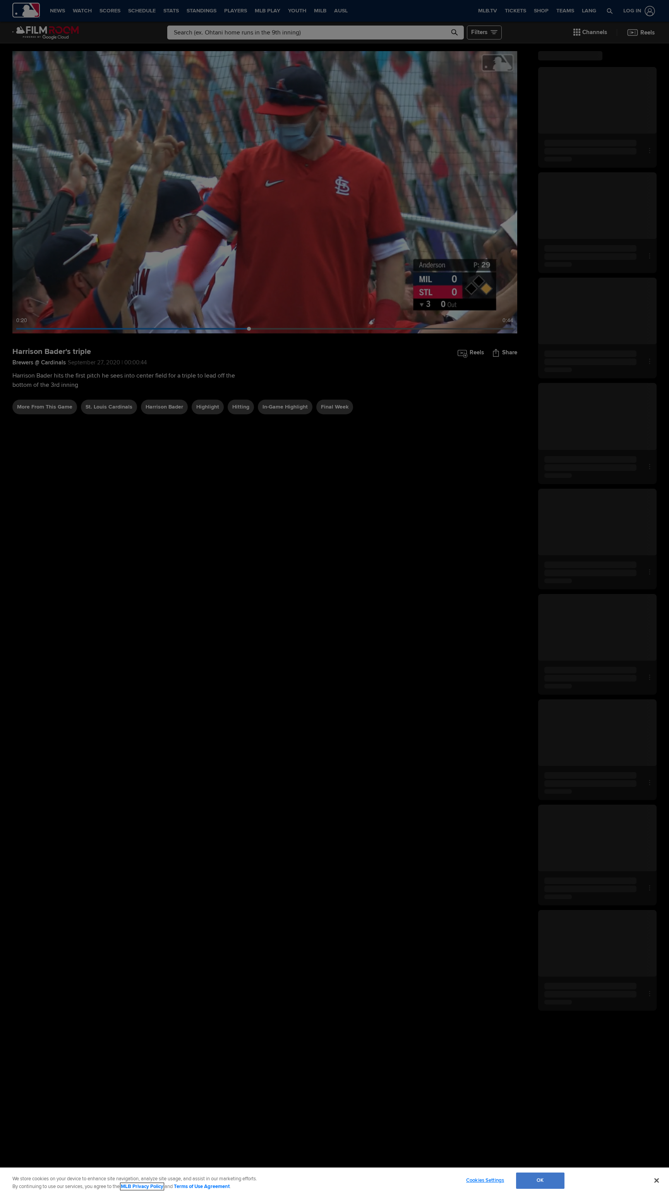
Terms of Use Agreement (202, 1186)
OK (540, 1180)
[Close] (656, 1180)
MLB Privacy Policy (142, 1186)
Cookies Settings (485, 1180)
